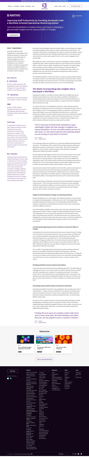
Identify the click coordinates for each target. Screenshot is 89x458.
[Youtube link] (78, 454)
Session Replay (29, 439)
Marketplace (41, 429)
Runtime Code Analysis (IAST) (31, 425)
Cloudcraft (28, 380)
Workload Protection (30, 408)
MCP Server (41, 396)
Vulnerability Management (29, 413)
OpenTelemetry (42, 421)
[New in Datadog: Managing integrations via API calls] (25, 344)
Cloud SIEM (28, 429)
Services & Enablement (56, 377)
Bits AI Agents (42, 387)
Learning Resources (56, 390)
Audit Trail (28, 401)
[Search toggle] (67, 6)
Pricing (53, 372)
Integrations (41, 424)
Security (53, 385)
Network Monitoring (30, 374)
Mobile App (41, 415)
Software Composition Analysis (30, 419)
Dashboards (41, 412)
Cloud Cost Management (31, 379)
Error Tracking (29, 445)
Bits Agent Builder (43, 393)
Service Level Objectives (44, 380)
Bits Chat (41, 394)
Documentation (55, 374)
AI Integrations (42, 405)
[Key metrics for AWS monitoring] (63, 344)
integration (40, 351)
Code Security (29, 421)
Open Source (54, 382)
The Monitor (78, 372)
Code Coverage (42, 377)
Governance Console (43, 418)
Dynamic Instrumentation (31, 396)
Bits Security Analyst (43, 391)
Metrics (40, 401)
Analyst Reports (68, 383)
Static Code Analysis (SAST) (30, 423)
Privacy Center (55, 386)
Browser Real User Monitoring (30, 431)
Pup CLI (40, 397)
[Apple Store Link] (8, 378)
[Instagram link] (75, 454)
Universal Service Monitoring (29, 388)
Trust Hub (67, 388)
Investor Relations (68, 382)
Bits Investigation (42, 390)
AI (76, 375)
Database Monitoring (30, 393)
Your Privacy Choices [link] (26, 453)
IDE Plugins (41, 426)
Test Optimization (42, 374)
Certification (54, 380)
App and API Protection (31, 417)
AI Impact (41, 379)
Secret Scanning (42, 438)
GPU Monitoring (42, 435)
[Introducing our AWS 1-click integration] (44, 344)
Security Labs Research (44, 430)
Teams (40, 410)
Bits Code (41, 388)
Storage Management (43, 433)
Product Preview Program (57, 379)
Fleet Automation (42, 416)
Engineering (78, 374)
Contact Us (67, 372)
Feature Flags (42, 376)
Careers (66, 379)
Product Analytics (30, 436)
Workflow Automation (43, 407)
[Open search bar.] (67, 6)
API (39, 427)
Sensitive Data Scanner (31, 399)
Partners (66, 374)
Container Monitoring (30, 375)
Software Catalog (29, 386)
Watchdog (41, 402)
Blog (60, 6)
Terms (16, 453)
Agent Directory (42, 399)
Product (10, 6)
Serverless (28, 377)
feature (20, 351)
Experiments (29, 437)
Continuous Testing (30, 444)
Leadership (67, 377)
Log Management (30, 398)
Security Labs (78, 377)
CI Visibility (41, 372)
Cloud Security (29, 404)
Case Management (43, 385)
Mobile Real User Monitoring (29, 434)
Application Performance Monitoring (31, 384)
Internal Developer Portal (31, 448)
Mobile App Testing (30, 442)
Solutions (28, 6)
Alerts (40, 422)
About (56, 6)
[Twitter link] (73, 454)
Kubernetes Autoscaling (31, 382)
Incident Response (43, 382)
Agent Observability (43, 404)
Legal (66, 380)
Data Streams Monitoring (31, 390)
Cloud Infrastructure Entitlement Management (31, 410)
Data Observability (30, 392)
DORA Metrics (42, 437)
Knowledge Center (55, 388)
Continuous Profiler (30, 395)
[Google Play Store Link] (11, 379)
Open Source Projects (43, 432)
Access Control (42, 419)
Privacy (19, 453)
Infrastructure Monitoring (31, 372)
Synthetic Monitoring (30, 441)
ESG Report (67, 385)
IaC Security (28, 428)
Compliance (28, 415)
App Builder (41, 408)
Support (53, 375)
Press (66, 375)
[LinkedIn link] (81, 454)
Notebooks (41, 413)
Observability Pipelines (31, 403)
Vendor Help (67, 386)
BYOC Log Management (31, 447)
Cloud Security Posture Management (31, 406)
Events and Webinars (56, 383)
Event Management (43, 383)
